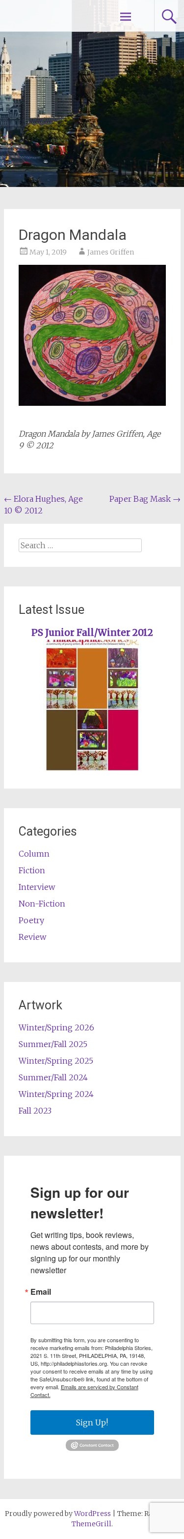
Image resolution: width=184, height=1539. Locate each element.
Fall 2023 (35, 1111)
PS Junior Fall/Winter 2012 (92, 632)
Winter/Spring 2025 (56, 1061)
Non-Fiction (42, 904)
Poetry (31, 920)
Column (34, 854)
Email (40, 1292)
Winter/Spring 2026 (56, 1027)
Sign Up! (92, 1422)
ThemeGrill (91, 1523)
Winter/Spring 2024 (56, 1094)
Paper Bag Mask (145, 499)
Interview (37, 887)
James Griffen (110, 252)
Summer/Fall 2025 (53, 1044)
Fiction (32, 870)
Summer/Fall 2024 (53, 1077)
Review (32, 937)
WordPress (92, 1513)
